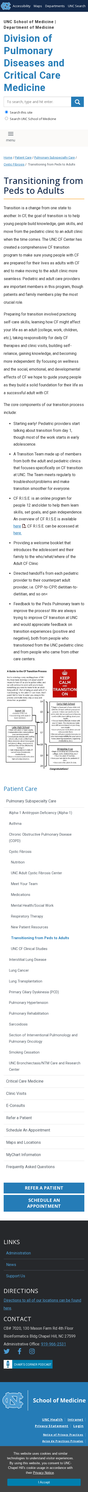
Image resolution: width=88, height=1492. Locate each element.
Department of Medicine (29, 27)
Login (78, 1426)
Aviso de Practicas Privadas (62, 1441)
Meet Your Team (24, 884)
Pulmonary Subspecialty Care (54, 157)
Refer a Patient (19, 1117)
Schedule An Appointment (28, 1130)
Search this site (21, 112)
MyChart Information (23, 1154)
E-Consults (15, 1105)
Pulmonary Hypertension (28, 1003)
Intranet (75, 1419)
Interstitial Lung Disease (27, 960)
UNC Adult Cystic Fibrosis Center (36, 873)
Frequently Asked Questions (30, 1166)
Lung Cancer (19, 970)
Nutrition (18, 862)
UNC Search (77, 6)
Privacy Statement (51, 1426)
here (17, 526)
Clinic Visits (16, 1093)
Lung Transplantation (25, 981)
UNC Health (52, 1419)
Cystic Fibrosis (14, 164)
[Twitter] (7, 1352)
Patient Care (23, 157)
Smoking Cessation (24, 1052)
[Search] (77, 102)
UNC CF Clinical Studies (29, 949)
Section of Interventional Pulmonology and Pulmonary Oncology (43, 1038)
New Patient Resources (29, 927)
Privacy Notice (43, 1473)
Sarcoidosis (18, 1024)
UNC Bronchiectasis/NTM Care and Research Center (44, 1066)
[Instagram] (32, 1352)
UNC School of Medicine (29, 21)
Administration (18, 1253)
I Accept (44, 1482)
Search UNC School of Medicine (32, 119)
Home (8, 157)
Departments (55, 6)
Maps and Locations (23, 1142)
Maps (38, 6)
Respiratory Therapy (27, 916)
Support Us (15, 1276)
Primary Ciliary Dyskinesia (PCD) (34, 992)
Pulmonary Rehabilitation (29, 1013)
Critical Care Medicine (25, 1081)
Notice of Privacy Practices (63, 1434)
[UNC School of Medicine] (44, 1400)
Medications (20, 895)
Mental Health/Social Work (32, 906)
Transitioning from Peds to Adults (40, 938)
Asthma (15, 824)
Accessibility (22, 6)
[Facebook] (20, 1352)
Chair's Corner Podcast (32, 1364)
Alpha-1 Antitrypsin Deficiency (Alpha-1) (40, 813)
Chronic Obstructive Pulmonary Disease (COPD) (40, 837)
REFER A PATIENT (44, 1188)
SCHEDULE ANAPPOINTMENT (44, 1203)
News (11, 1264)
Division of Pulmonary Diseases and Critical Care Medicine (34, 63)
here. (17, 533)
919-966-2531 (53, 1344)
